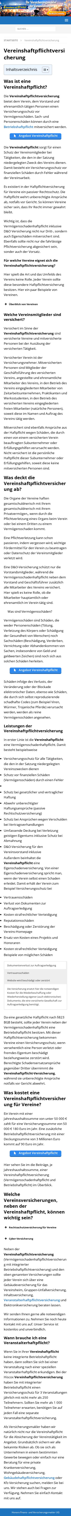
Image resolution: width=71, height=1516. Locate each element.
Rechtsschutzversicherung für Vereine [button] (32, 1227)
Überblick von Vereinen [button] (23, 304)
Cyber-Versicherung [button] (21, 1238)
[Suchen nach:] (35, 28)
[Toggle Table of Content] (43, 70)
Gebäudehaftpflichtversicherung (29, 1478)
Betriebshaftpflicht (18, 127)
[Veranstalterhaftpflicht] (35, 14)
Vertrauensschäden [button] (18, 973)
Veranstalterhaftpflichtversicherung (32, 1300)
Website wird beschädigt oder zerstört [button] (28, 980)
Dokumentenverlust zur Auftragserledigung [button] (31, 965)
